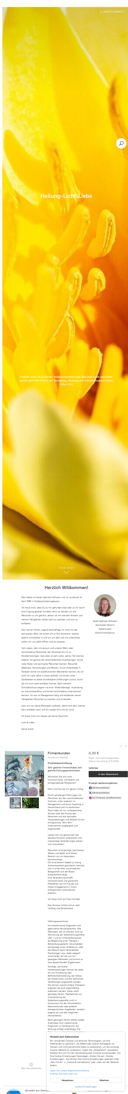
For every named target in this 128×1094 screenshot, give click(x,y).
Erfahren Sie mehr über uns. (64, 1073)
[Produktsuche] (121, 143)
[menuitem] (121, 746)
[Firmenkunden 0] (15, 803)
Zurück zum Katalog (57, 757)
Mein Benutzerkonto (31, 1068)
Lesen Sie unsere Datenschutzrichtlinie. (70, 1070)
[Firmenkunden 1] (30, 803)
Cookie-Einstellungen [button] (86, 1086)
